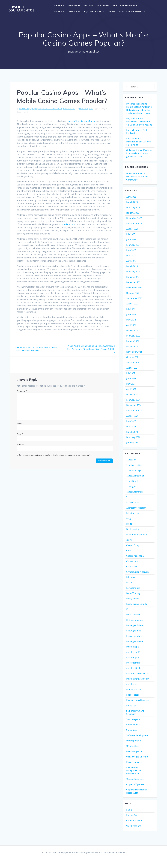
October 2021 (132, 357)
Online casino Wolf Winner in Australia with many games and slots (139, 153)
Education (131, 577)
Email (20, 434)
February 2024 (133, 244)
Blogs (129, 523)
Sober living (132, 730)
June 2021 (131, 378)
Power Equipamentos (21, 8)
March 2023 (132, 266)
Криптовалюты (134, 762)
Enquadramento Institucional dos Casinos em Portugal (138, 141)
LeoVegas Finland (135, 625)
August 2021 (132, 367)
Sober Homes (133, 724)
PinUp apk (131, 705)
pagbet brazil (132, 694)
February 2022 (133, 335)
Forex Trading (133, 593)
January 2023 (132, 277)
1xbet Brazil (132, 481)
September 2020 (134, 410)
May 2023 (131, 255)
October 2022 (132, 293)
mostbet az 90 (133, 652)
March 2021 (132, 394)
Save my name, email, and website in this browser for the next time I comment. (55, 455)
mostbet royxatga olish (137, 678)
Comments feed (134, 820)
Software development (137, 735)
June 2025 (131, 239)
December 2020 (134, 405)
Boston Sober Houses (137, 534)
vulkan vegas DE (134, 751)
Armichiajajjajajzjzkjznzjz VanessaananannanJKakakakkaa (47, 108)
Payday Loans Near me (137, 700)
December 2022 (134, 282)
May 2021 (131, 383)
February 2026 (133, 207)
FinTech (130, 582)
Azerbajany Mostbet (136, 507)
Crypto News (132, 566)
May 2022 (131, 319)
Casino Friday (132, 545)
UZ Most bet (132, 746)
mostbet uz (131, 684)
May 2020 (131, 426)
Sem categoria (86, 108)
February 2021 (133, 399)
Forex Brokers (133, 587)
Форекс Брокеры (135, 779)
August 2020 (132, 415)
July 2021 (130, 373)
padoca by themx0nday (67, 5)
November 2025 (134, 218)
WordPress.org (133, 825)
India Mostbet (133, 614)
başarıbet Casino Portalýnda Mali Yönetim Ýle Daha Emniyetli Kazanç (139, 121)
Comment (22, 391)
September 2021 (134, 362)
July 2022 (130, 309)
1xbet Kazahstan (134, 491)
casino (129, 539)
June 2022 (131, 314)
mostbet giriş (132, 657)
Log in (129, 809)
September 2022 (134, 298)
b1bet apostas (133, 513)
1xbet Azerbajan (134, 470)
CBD (128, 550)
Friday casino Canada (136, 604)
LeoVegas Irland (134, 636)
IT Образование (134, 620)
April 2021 (131, 389)
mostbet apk (132, 646)
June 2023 (131, 250)
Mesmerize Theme (116, 852)
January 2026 (132, 212)
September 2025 (134, 223)
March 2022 (132, 330)
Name (20, 423)
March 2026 (132, 202)
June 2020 (131, 421)
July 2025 (130, 234)
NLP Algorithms (134, 689)
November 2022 (134, 287)
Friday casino (132, 598)
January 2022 (132, 341)
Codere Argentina (135, 555)
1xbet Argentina (134, 465)
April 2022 (131, 325)
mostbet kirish (133, 668)
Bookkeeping (132, 529)
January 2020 (132, 442)
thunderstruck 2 (69, 224)
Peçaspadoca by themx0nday (99, 11)
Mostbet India (133, 662)
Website (20, 444)
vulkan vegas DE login (137, 756)
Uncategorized (133, 740)
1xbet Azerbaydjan (135, 475)
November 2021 (134, 351)
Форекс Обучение (135, 784)
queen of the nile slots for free (82, 121)
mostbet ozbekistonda (137, 673)
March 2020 (132, 431)
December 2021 (134, 346)
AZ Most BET (132, 502)
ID (127, 609)
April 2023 (131, 260)
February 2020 (133, 437)
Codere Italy (132, 561)
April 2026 (131, 196)
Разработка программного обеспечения (134, 770)
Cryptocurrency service (137, 571)
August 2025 (132, 228)
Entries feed (132, 815)
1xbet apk (131, 459)
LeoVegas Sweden (135, 641)
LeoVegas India (133, 630)
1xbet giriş (131, 486)
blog (128, 518)
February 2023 (133, 271)
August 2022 (132, 303)
